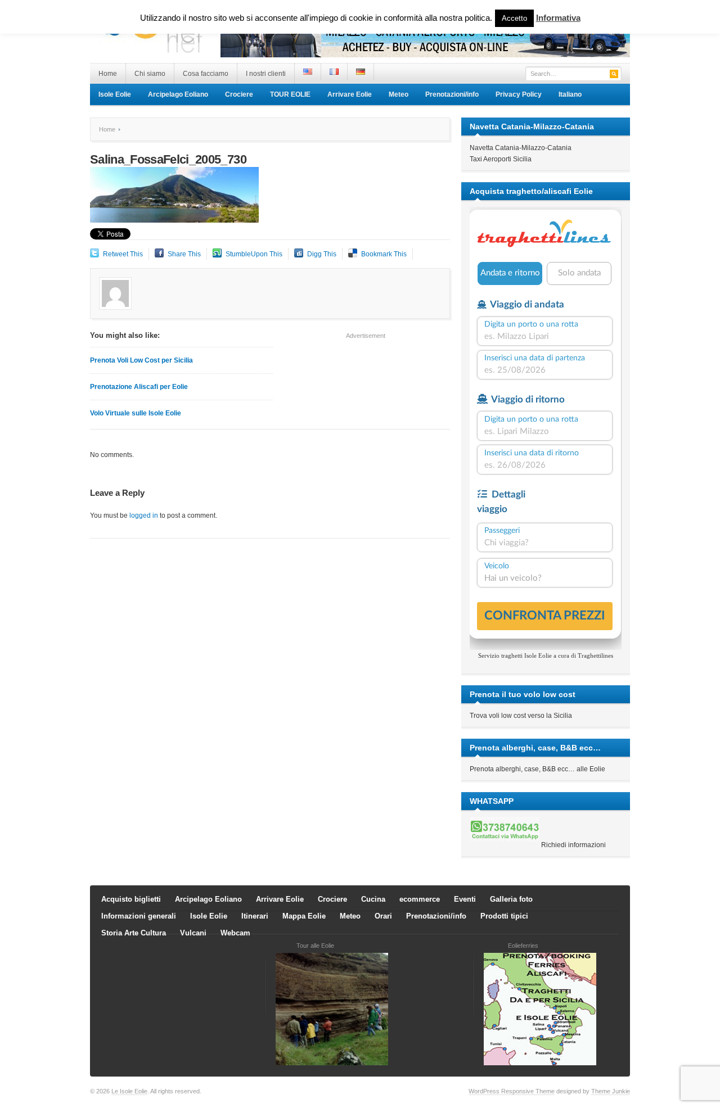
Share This (184, 254)
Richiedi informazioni (573, 845)
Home (107, 74)
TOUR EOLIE (290, 94)
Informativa (558, 17)
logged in (143, 515)
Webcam (235, 933)
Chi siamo (149, 74)
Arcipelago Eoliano (178, 94)
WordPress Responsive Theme (512, 1091)
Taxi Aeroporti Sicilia (501, 159)
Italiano (570, 94)
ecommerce (419, 899)
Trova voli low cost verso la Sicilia (521, 716)
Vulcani (193, 933)
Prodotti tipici (504, 916)
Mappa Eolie (304, 916)
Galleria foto (511, 899)
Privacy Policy (519, 94)
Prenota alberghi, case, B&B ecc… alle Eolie (537, 769)
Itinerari (254, 916)
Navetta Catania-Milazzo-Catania (521, 148)
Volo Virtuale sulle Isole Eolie (135, 413)
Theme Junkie (610, 1091)
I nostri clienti (266, 74)
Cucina (373, 899)
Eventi (465, 899)
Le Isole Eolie (129, 1091)
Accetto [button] (514, 18)
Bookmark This (384, 254)
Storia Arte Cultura (133, 933)
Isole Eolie (114, 94)
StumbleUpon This (254, 254)
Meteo (398, 94)
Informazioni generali (138, 916)
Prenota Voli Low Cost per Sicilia (141, 360)
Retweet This (123, 254)
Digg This (321, 254)
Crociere (239, 94)
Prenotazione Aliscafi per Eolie (139, 387)
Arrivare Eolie (349, 94)
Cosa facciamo (205, 74)
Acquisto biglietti (131, 899)
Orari (383, 916)
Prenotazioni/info (452, 94)
